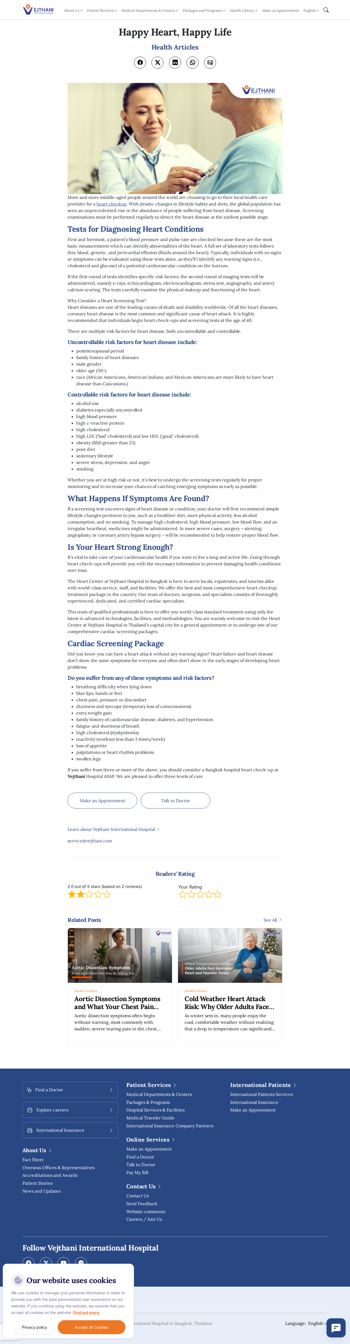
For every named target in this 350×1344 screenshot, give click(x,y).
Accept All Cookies (91, 1327)
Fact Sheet (33, 1159)
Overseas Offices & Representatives (58, 1167)
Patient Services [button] (100, 10)
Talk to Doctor (175, 800)
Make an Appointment (280, 10)
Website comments (145, 1211)
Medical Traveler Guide (150, 1118)
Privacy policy (34, 1327)
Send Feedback (142, 1203)
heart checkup (112, 204)
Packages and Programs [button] (202, 10)
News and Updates (41, 1191)
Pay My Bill (137, 1172)
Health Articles (85, 991)
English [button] (310, 10)
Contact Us (137, 1195)
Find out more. (86, 1312)
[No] (128, 1265)
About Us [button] (71, 10)
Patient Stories (37, 1183)
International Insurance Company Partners (169, 1125)
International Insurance (254, 1102)
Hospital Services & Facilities (155, 1110)
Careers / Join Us (144, 1219)
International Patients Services (261, 1094)
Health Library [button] (242, 10)
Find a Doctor (140, 1157)
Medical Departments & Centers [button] (148, 10)
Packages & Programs (148, 1102)
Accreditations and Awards (49, 1175)
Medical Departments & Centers (159, 1094)
